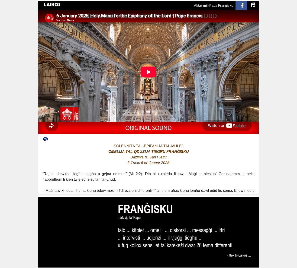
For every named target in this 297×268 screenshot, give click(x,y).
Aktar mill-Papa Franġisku (213, 5)
